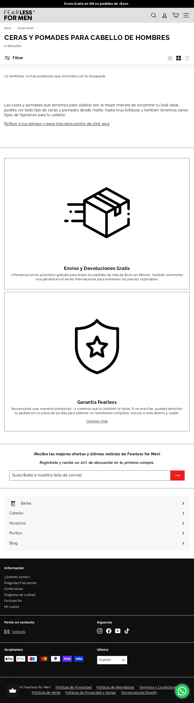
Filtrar (17, 58)
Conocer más (97, 421)
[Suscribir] (178, 475)
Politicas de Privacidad (73, 687)
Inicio (7, 28)
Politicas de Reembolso (115, 687)
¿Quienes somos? (17, 577)
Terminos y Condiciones (158, 687)
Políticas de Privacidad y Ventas (90, 692)
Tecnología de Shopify (139, 692)
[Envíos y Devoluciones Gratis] (97, 213)
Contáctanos (13, 589)
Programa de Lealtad (19, 595)
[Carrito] (175, 15)
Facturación (13, 600)
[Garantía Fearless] (97, 346)
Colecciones (25, 28)
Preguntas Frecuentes (20, 583)
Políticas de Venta (46, 692)
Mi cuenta (11, 607)
